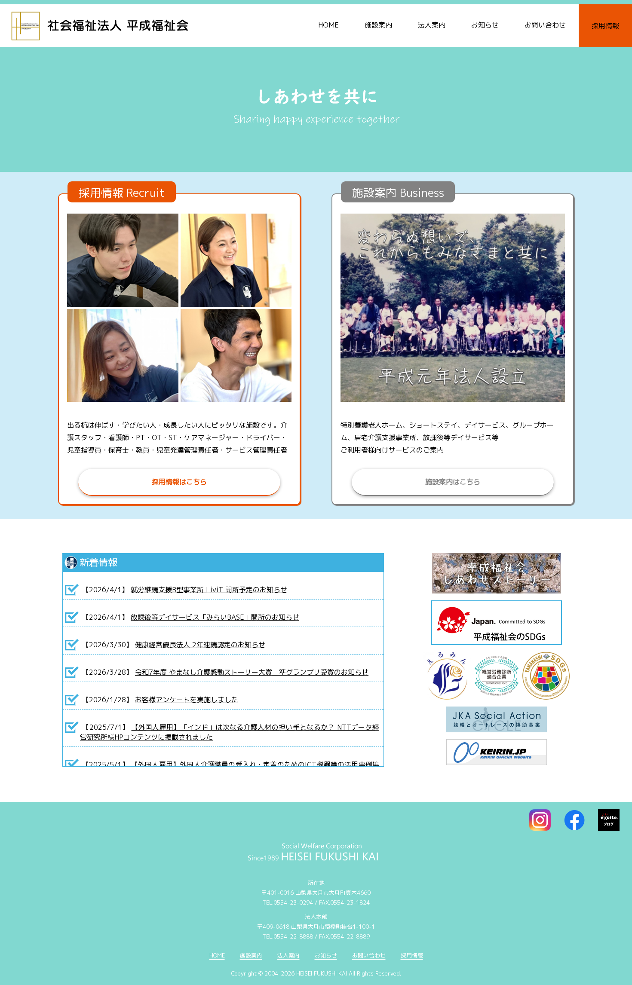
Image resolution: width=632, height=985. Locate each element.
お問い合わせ (545, 25)
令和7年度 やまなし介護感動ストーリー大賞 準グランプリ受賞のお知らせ (251, 672)
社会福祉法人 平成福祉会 (113, 23)
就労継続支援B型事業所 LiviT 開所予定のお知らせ (209, 589)
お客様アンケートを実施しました (186, 699)
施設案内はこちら (452, 481)
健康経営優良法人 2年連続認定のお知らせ (200, 644)
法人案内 (431, 25)
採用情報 (605, 26)
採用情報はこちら (179, 481)
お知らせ (485, 25)
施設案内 (378, 25)
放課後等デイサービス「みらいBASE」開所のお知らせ (215, 617)
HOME (328, 25)
